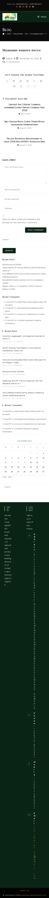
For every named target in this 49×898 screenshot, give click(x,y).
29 (31, 472)
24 (43, 467)
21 (24, 467)
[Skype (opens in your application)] (29, 7)
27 (18, 472)
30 (37, 472)
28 (24, 472)
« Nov (4, 477)
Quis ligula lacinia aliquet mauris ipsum (30, 419)
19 (12, 467)
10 (43, 458)
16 (37, 462)
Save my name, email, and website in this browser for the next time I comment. (21, 221)
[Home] (3, 34)
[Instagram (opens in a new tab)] (23, 7)
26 (12, 472)
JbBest (9, 58)
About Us (24, 891)
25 (6, 472)
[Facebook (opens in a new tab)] (20, 7)
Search (5, 239)
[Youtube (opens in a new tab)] (32, 7)
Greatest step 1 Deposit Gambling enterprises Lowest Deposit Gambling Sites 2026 (24, 107)
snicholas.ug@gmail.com (35, 853)
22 (31, 467)
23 (37, 467)
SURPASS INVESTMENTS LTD (33, 895)
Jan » (10, 477)
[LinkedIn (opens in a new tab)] (26, 7)
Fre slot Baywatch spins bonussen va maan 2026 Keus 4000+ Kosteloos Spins (24, 140)
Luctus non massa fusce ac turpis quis (30, 424)
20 (18, 467)
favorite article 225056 (11, 264)
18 (6, 467)
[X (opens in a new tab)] (16, 7)
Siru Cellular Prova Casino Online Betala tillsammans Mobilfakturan (24, 123)
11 (6, 462)
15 (31, 462)
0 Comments (12, 62)
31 (43, 472)
